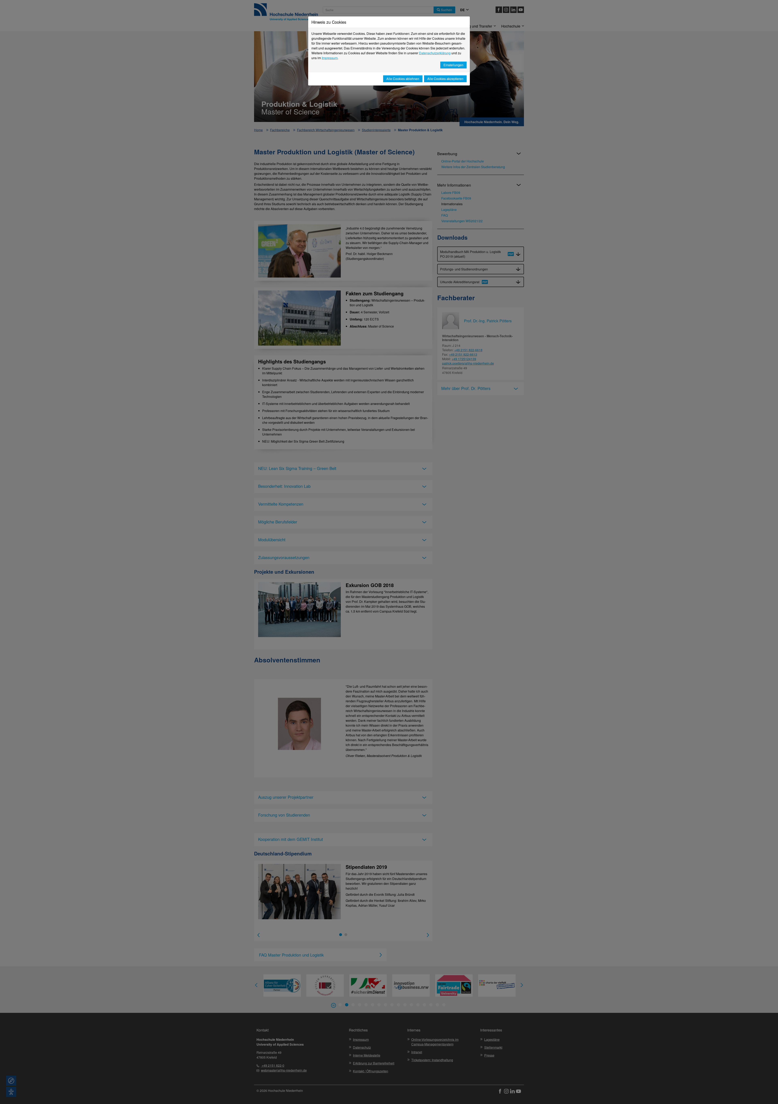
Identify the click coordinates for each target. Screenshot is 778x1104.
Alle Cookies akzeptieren (445, 78)
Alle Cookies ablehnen (402, 78)
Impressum (330, 58)
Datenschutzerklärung (435, 53)
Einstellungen (453, 65)
